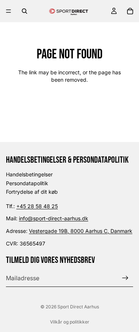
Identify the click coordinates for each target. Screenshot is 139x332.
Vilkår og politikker (69, 322)
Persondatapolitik (27, 183)
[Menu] (8, 11)
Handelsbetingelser (29, 174)
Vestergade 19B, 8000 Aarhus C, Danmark (80, 231)
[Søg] (24, 11)
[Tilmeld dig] (125, 278)
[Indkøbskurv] (130, 11)
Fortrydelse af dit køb (32, 192)
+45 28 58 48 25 (37, 206)
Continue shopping (69, 106)
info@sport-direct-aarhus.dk (53, 218)
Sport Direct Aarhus (78, 306)
